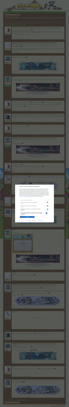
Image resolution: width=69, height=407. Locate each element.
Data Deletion (29, 220)
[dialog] (34, 203)
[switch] (47, 202)
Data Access (34, 220)
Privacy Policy (40, 220)
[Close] (52, 186)
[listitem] (34, 200)
